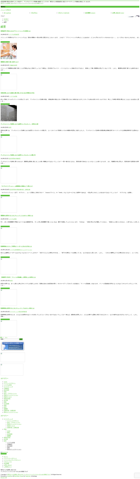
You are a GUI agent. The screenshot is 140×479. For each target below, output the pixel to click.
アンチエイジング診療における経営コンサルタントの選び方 (18, 155)
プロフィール (8, 461)
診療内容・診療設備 (24, 189)
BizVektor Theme (18, 476)
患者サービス (8, 397)
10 (5, 337)
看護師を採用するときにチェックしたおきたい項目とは (17, 215)
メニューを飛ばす (6, 10)
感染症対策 (7, 398)
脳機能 (6, 408)
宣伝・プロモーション (10, 393)
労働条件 (12, 65)
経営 (18, 34)
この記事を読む (5, 42)
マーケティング (14, 311)
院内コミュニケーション (25, 249)
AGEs (5, 381)
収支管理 (11, 158)
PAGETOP (4, 453)
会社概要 (6, 463)
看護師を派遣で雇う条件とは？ (10, 62)
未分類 (16, 158)
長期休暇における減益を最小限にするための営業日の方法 (17, 93)
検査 (5, 402)
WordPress (10, 476)
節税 (5, 405)
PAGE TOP (4, 477)
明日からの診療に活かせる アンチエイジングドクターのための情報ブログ (29, 474)
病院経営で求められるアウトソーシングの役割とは (15, 31)
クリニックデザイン (10, 383)
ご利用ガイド (8, 466)
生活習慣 (6, 403)
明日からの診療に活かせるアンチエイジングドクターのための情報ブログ (22, 3)
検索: (2, 339)
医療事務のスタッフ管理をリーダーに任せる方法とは (16, 246)
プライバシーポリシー (10, 458)
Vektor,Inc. (28, 476)
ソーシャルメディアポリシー (12, 460)
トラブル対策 (13, 34)
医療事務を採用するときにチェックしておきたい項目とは (17, 308)
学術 (5, 391)
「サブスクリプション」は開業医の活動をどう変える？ (17, 186)
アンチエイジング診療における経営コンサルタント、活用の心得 (19, 124)
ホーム (6, 456)
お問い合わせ (8, 465)
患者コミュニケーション (11, 395)
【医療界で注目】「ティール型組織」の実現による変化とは (18, 277)
